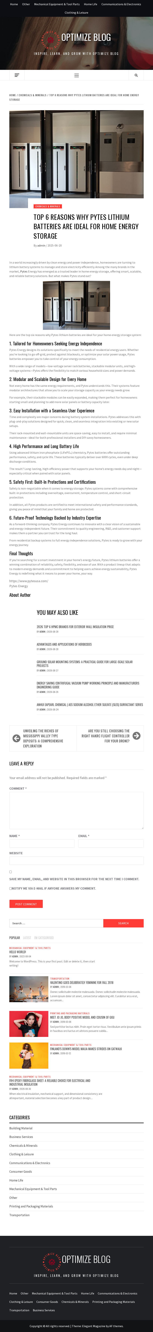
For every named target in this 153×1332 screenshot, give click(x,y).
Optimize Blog (86, 37)
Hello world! (17, 952)
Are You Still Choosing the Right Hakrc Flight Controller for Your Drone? (106, 735)
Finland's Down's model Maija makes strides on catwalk (86, 1049)
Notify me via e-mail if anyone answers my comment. (54, 888)
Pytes (23, 271)
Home (14, 4)
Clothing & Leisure (76, 12)
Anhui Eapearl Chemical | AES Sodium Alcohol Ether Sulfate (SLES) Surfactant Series (90, 704)
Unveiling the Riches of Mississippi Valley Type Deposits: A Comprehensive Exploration (43, 738)
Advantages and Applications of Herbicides (64, 644)
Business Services (21, 1137)
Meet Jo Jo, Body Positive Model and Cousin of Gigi (82, 1017)
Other (26, 4)
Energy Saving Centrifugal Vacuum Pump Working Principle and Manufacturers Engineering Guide (88, 685)
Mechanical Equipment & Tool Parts (57, 4)
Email (83, 836)
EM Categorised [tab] (44, 938)
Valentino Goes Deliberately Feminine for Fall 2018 (81, 982)
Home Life (90, 4)
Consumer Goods (20, 1172)
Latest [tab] (27, 938)
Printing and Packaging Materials (70, 1013)
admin (41, 245)
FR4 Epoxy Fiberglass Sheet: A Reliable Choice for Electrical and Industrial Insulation (49, 1082)
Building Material (20, 1128)
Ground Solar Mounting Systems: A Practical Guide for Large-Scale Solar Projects (85, 664)
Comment (18, 788)
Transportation (59, 979)
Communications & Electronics (121, 4)
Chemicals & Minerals (47, 206)
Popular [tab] (14, 938)
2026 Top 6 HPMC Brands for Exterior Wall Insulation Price (75, 627)
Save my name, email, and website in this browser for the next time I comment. (74, 879)
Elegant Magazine (93, 1326)
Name (14, 836)
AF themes (116, 1326)
